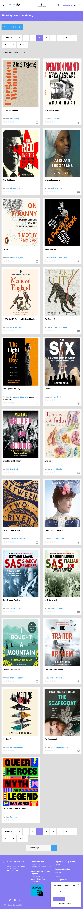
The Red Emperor (10, 180)
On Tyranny (8, 250)
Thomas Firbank (16, 678)
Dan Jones (14, 817)
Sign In (4, 5)
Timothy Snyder (16, 258)
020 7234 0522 (36, 877)
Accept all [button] (59, 899)
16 (13, 45)
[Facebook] (5, 900)
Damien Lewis (15, 608)
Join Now (11, 5)
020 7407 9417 (36, 865)
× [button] (78, 884)
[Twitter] (9, 900)
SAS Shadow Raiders (11, 600)
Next (22, 45)
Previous (9, 38)
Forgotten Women (10, 110)
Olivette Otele (57, 188)
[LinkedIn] (20, 900)
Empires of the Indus (53, 461)
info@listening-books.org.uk (41, 867)
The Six (48, 389)
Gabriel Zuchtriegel (59, 327)
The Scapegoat (51, 739)
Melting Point (8, 739)
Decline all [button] (72, 899)
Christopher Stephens (19, 397)
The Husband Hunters (54, 530)
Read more (66, 895)
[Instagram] (15, 900)
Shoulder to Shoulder (12, 461)
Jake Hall (14, 469)
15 (5, 45)
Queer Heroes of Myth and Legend (17, 809)
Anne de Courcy (57, 539)
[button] (79, 5)
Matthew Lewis (16, 327)
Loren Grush (56, 397)
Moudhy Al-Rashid (17, 539)
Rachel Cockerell (17, 747)
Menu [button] (75, 5)
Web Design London (11, 905)
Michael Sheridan (17, 188)
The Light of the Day (11, 389)
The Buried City (51, 319)
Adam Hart (55, 119)
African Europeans (52, 180)
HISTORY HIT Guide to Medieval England (20, 319)
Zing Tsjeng (14, 119)
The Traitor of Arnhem (54, 670)
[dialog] (66, 894)
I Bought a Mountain (11, 670)
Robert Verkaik (57, 678)
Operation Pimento (52, 110)
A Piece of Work (51, 250)
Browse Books (67, 5)
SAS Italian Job (51, 600)
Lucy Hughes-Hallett (60, 747)
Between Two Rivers (11, 530)
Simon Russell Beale (59, 258)
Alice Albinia (56, 469)
